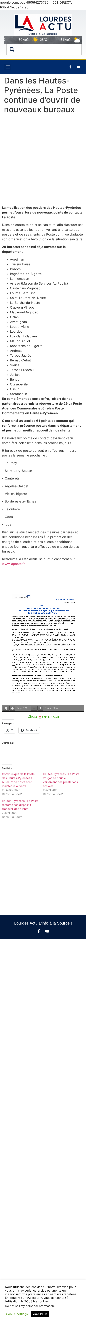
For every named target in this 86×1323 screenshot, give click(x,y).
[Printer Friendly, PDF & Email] (43, 717)
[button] (7, 67)
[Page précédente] (6, 708)
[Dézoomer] (34, 708)
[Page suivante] (12, 708)
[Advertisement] (43, 160)
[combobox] (44, 49)
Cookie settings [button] (17, 1314)
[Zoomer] (40, 708)
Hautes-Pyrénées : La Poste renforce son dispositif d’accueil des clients (20, 804)
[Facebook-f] (39, 931)
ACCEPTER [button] (40, 1313)
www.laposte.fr (13, 564)
